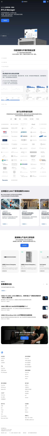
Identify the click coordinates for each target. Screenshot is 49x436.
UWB (2, 405)
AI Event (26, 376)
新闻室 (2, 360)
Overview (3, 368)
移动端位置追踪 (28, 366)
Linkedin (26, 407)
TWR (2, 412)
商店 (44, 1)
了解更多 (5, 20)
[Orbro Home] (5, 352)
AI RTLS (26, 374)
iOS (25, 395)
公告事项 (3, 362)
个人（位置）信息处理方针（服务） (15, 432)
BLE (2, 407)
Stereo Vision (3, 416)
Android (26, 397)
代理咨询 (27, 387)
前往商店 (24, 245)
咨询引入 (24, 338)
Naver (26, 409)
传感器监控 (3, 399)
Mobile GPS (3, 389)
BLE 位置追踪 (27, 364)
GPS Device (3, 387)
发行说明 (27, 391)
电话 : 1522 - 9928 (28, 417)
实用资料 (27, 393)
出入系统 (3, 397)
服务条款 (24, 432)
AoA (2, 414)
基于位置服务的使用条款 (32, 432)
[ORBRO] (24, 1)
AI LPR (26, 378)
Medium (26, 412)
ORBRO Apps (3, 370)
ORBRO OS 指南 (28, 389)
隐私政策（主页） (4, 432)
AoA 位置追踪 (27, 362)
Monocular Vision (4, 418)
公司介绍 (3, 358)
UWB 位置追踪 (28, 360)
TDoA (2, 409)
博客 (26, 405)
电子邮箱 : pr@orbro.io (29, 419)
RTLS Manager (4, 372)
